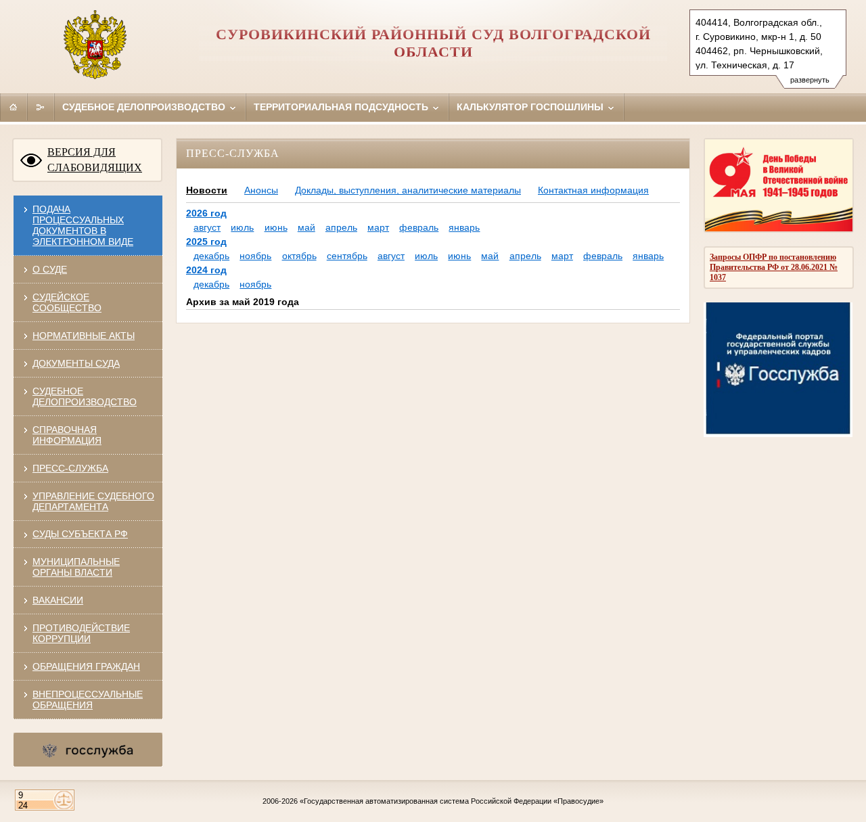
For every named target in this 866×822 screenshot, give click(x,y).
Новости (206, 190)
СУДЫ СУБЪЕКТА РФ (80, 533)
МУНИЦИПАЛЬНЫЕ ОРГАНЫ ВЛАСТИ (76, 567)
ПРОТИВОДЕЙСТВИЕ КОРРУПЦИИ (81, 633)
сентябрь (347, 255)
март (378, 227)
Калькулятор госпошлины (531, 106)
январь (464, 227)
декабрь (211, 255)
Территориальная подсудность (342, 106)
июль (242, 227)
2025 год (206, 241)
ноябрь (255, 255)
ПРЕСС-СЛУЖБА (70, 468)
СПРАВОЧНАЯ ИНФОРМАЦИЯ (66, 435)
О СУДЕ (49, 269)
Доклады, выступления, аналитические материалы (408, 190)
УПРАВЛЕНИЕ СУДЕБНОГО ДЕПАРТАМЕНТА (93, 501)
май (306, 227)
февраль (418, 227)
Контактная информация (593, 190)
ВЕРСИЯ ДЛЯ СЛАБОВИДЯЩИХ (94, 159)
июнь (276, 227)
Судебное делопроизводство (145, 106)
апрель (341, 227)
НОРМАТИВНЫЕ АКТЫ (83, 335)
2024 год (206, 270)
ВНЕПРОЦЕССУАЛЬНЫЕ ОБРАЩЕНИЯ (87, 699)
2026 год (206, 213)
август (207, 227)
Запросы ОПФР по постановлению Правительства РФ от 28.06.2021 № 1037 (774, 267)
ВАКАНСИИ (57, 600)
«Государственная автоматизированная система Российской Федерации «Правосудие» (451, 801)
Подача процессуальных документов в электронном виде (82, 225)
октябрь (299, 255)
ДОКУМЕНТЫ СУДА (76, 363)
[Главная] (13, 106)
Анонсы (261, 190)
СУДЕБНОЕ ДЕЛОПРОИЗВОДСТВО (84, 396)
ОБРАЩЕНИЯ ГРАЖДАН (86, 666)
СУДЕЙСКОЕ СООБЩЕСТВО (66, 302)
